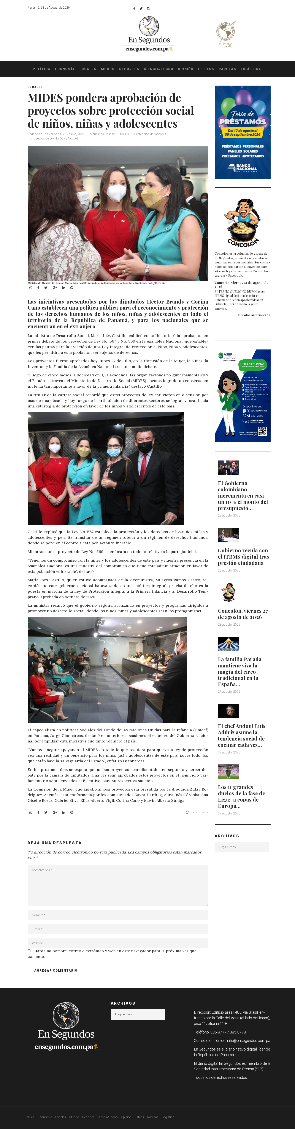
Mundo (108, 69)
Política (42, 69)
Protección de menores (150, 134)
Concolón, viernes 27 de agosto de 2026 (241, 284)
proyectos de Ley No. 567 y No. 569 (55, 138)
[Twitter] (141, 8)
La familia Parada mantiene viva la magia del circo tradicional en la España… (240, 671)
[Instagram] (148, 8)
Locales (88, 69)
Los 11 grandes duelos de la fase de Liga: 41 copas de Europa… (241, 796)
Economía (65, 69)
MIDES (124, 134)
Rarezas (227, 69)
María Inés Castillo (102, 134)
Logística (251, 69)
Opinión (185, 69)
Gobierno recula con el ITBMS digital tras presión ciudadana (243, 556)
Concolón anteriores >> (253, 315)
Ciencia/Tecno (158, 69)
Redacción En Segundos (44, 134)
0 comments (199, 812)
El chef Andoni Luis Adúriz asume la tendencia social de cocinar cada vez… (241, 735)
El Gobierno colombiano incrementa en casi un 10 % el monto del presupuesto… (243, 495)
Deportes (129, 69)
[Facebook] (134, 8)
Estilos (206, 69)
